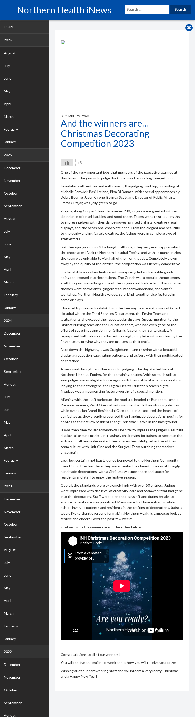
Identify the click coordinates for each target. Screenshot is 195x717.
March (9, 116)
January (10, 142)
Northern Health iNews (64, 9)
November (12, 180)
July (7, 65)
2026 (8, 40)
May (7, 91)
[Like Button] (67, 162)
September (13, 206)
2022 (8, 651)
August (10, 53)
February (11, 129)
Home (9, 27)
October (11, 193)
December (12, 168)
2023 (8, 486)
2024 (8, 320)
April (7, 104)
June (7, 78)
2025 (8, 155)
